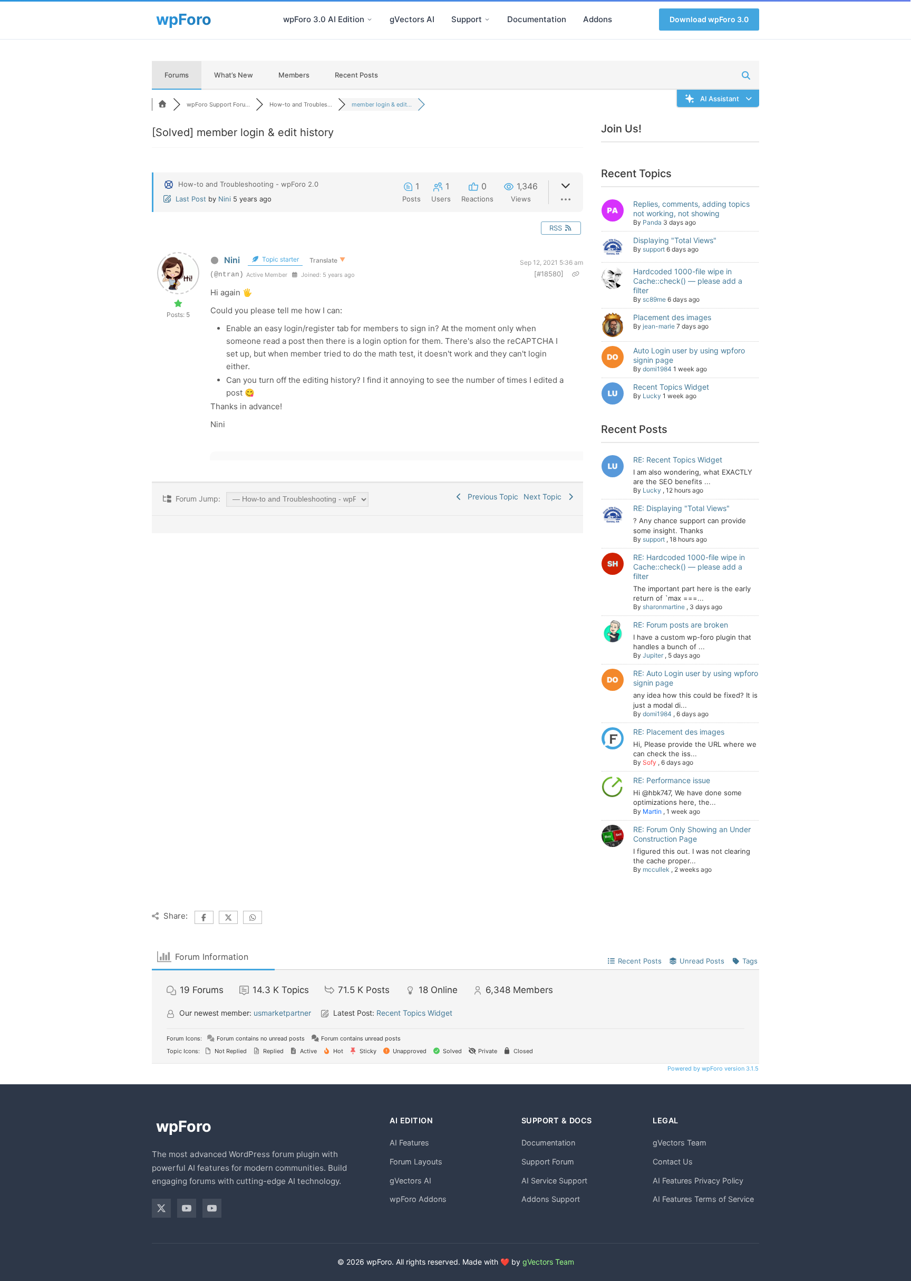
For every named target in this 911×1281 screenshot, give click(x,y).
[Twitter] (161, 1208)
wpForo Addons (418, 1199)
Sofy (649, 762)
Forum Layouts (416, 1161)
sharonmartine (664, 607)
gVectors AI (412, 19)
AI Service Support (554, 1180)
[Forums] (162, 104)
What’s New (233, 75)
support (654, 249)
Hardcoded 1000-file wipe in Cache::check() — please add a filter (687, 281)
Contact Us (673, 1161)
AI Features (409, 1142)
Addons (597, 19)
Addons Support (550, 1199)
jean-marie (659, 326)
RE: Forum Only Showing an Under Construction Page (692, 834)
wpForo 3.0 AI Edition (323, 19)
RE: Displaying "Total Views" (681, 508)
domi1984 (657, 369)
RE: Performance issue (671, 780)
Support (466, 19)
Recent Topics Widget (671, 386)
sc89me (654, 299)
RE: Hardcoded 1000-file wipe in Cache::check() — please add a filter (689, 567)
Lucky (652, 396)
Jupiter (653, 655)
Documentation (536, 19)
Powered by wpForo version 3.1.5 (712, 1068)
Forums (176, 75)
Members (293, 75)
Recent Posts (356, 75)
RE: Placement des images (678, 731)
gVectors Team (679, 1142)
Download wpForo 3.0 (709, 19)
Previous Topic (490, 496)
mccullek (656, 869)
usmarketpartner (282, 1012)
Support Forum (547, 1161)
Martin (652, 811)
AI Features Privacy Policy (698, 1180)
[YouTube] (186, 1208)
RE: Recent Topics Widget (677, 459)
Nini (224, 199)
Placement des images (672, 317)
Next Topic (545, 496)
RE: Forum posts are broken (680, 624)
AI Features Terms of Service (703, 1199)
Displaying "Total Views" (674, 240)
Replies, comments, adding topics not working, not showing (691, 208)
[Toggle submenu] (369, 19)
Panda (652, 222)
